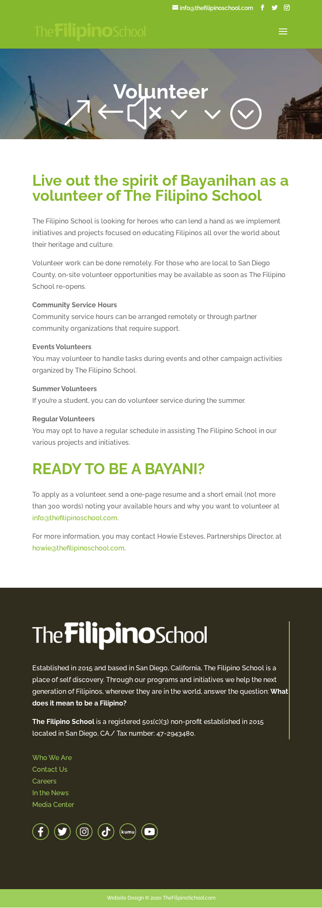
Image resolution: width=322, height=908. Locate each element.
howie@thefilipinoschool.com (78, 548)
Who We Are (52, 758)
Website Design (125, 898)
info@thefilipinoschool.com (74, 518)
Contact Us (50, 769)
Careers (44, 781)
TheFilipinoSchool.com (189, 898)
